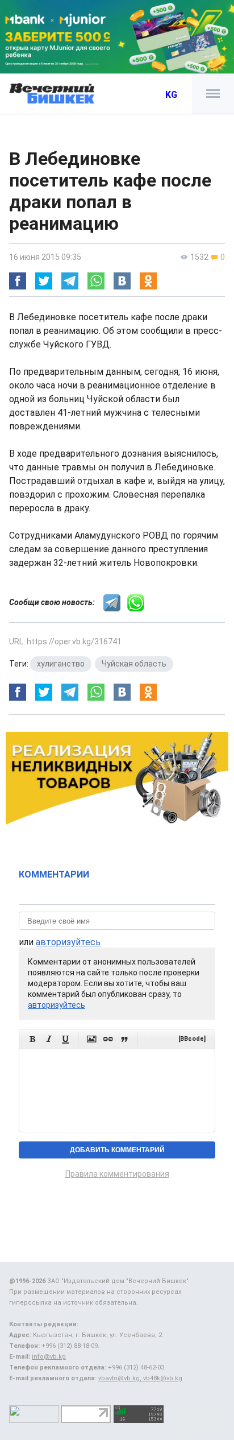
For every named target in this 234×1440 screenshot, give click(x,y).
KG (171, 94)
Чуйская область (134, 663)
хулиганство (61, 663)
